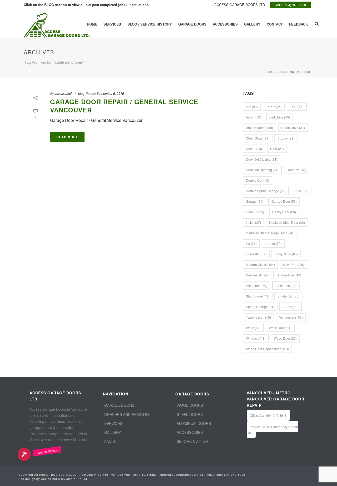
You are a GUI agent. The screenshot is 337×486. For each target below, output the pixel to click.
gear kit (255, 212)
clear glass (257, 138)
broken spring (259, 127)
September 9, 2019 (110, 93)
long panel (286, 254)
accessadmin (63, 93)
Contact (275, 24)
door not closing (261, 159)
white (253, 327)
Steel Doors (190, 414)
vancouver (291, 317)
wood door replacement (267, 348)
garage (254, 201)
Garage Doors (192, 24)
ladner (273, 243)
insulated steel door (287, 222)
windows (256, 338)
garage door (284, 201)
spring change (260, 306)
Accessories (225, 24)
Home (92, 24)
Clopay (285, 138)
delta (254, 148)
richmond (256, 285)
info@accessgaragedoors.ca (181, 474)
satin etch (285, 285)
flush (301, 191)
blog (81, 93)
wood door (285, 338)
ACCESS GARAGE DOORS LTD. (240, 4)
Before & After (192, 441)
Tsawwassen (258, 317)
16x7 (297, 106)
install (253, 222)
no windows (288, 275)
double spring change (266, 191)
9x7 (252, 106)
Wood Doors (190, 405)
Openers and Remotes (127, 414)
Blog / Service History (149, 24)
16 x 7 (274, 106)
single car (288, 296)
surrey (291, 306)
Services (112, 24)
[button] (24, 454)
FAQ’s (109, 441)
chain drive (293, 127)
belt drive (279, 117)
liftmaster (256, 254)
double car (257, 180)
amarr (253, 117)
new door (293, 264)
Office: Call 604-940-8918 (268, 415)
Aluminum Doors (194, 423)
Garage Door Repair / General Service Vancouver (124, 105)
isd (251, 243)
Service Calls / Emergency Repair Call (272, 429)
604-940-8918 (234, 474)
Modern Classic (260, 264)
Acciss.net (49, 479)
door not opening (262, 169)
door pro (296, 169)
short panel (257, 296)
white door (280, 327)
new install (257, 275)
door (277, 148)
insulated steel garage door (269, 233)
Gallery (252, 24)
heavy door (284, 212)
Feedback (298, 24)
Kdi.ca (82, 479)
